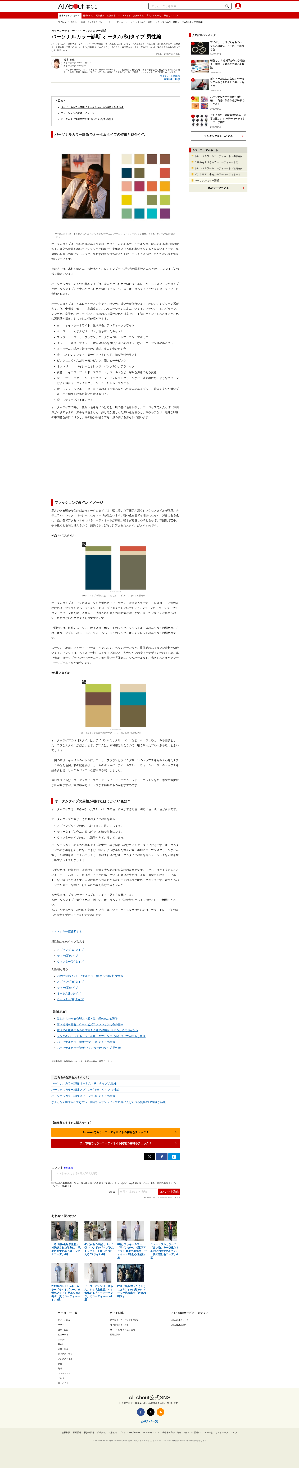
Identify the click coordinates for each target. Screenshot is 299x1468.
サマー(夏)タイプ (67, 955)
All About (62, 22)
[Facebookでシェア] (161, 1156)
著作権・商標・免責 (171, 1432)
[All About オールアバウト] (71, 7)
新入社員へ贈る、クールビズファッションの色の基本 (90, 1024)
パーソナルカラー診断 (141, 22)
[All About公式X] (151, 1412)
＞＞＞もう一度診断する (66, 931)
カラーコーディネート (116, 22)
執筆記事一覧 (170, 79)
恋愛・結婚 (63, 1349)
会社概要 (66, 1432)
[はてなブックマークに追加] (174, 1156)
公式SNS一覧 (149, 1421)
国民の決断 (115, 1334)
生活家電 (111, 15)
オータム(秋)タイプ (69, 993)
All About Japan (178, 1325)
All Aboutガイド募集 (119, 1325)
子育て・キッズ (171, 15)
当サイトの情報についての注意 (198, 1432)
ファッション (64, 1373)
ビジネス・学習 (65, 1354)
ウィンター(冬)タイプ (70, 961)
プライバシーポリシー (129, 1432)
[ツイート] (149, 1156)
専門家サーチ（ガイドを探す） (124, 1320)
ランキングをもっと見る (218, 135)
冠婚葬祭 (100, 15)
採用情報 (77, 1432)
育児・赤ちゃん (154, 15)
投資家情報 (89, 1432)
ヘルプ (234, 1432)
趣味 (60, 1368)
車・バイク (63, 1383)
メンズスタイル (65, 1359)
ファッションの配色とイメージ (77, 113)
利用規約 (112, 1432)
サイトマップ (222, 1432)
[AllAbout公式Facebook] (141, 1412)
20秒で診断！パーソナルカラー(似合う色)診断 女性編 (90, 976)
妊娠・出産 (138, 15)
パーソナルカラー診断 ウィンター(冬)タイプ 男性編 (89, 1047)
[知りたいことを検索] (227, 6)
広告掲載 (101, 1432)
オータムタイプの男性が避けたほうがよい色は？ (87, 119)
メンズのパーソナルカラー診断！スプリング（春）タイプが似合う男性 (101, 1036)
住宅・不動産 (64, 1320)
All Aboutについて (151, 1432)
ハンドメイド (124, 15)
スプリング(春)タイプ (70, 949)
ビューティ (63, 1334)
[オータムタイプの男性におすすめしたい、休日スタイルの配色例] (115, 705)
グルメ (61, 1378)
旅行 (60, 1363)
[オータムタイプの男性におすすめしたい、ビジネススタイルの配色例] (115, 567)
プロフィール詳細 (168, 76)
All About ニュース (180, 1320)
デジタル (62, 1339)
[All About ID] (238, 6)
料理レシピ (88, 15)
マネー (61, 1325)
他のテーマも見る (218, 187)
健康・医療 (63, 1330)
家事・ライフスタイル (69, 15)
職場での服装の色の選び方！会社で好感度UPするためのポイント (97, 1030)
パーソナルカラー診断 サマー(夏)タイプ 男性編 (86, 1041)
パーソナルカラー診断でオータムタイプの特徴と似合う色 (92, 107)
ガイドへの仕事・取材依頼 (122, 1330)
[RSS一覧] (160, 1412)
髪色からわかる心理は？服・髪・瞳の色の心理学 (87, 1018)
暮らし (92, 7)
